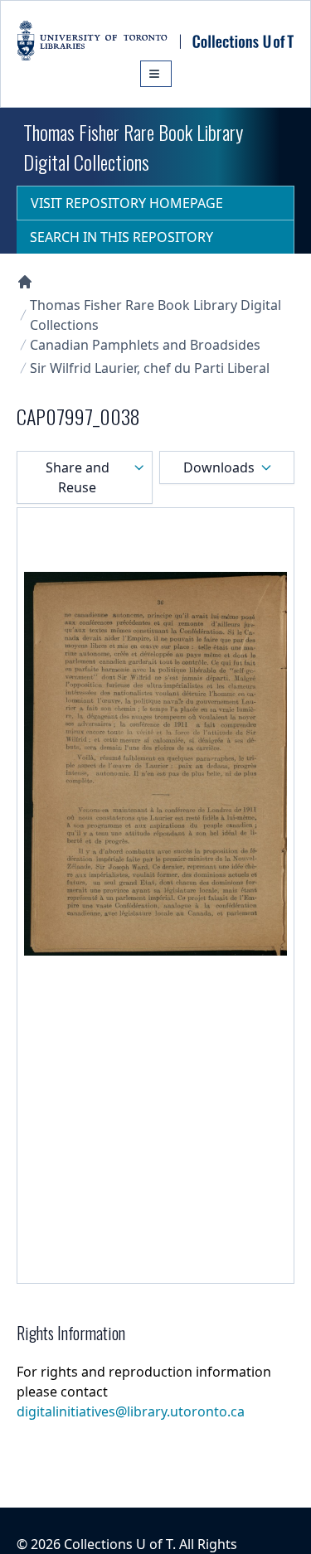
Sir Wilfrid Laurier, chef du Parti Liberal (150, 368)
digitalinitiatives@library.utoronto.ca (131, 1411)
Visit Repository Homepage (127, 203)
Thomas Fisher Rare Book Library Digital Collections (155, 315)
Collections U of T (118, 1544)
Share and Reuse (77, 477)
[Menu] (156, 74)
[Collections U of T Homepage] (25, 282)
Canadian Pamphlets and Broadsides (145, 345)
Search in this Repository (121, 237)
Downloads (219, 467)
